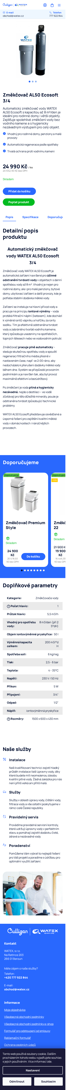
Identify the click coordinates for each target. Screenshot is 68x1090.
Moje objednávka (14, 1010)
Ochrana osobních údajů (20, 1045)
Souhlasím (48, 1081)
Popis (9, 217)
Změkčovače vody (47, 598)
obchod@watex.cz (13, 14)
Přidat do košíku (19, 191)
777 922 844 (56, 14)
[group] (33, 51)
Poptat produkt (18, 202)
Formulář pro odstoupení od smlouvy (27, 1031)
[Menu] (59, 5)
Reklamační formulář (17, 1038)
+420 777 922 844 (16, 977)
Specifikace (30, 217)
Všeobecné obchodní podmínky (24, 1017)
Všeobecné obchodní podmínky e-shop (29, 1024)
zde (49, 1061)
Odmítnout (16, 1081)
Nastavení (33, 1070)
